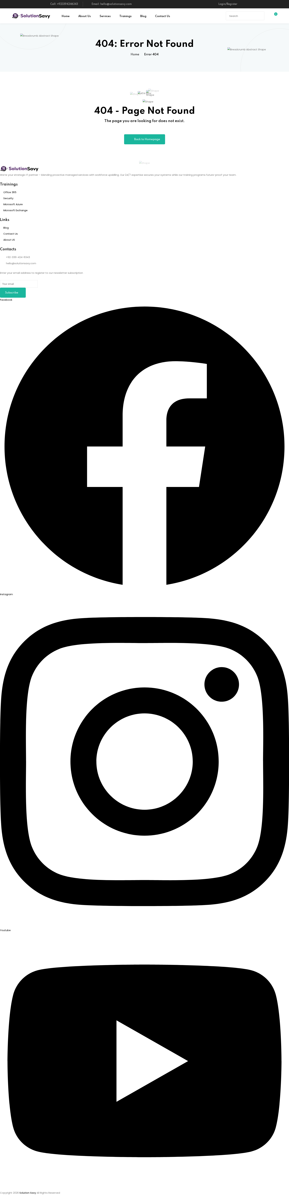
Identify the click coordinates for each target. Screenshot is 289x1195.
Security (8, 198)
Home (66, 16)
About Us (84, 16)
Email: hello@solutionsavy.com (112, 4)
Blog (143, 16)
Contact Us (162, 16)
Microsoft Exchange (15, 210)
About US (9, 239)
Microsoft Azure (13, 204)
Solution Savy (27, 1192)
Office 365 (9, 192)
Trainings (125, 16)
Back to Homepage (147, 139)
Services (105, 16)
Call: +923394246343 (64, 4)
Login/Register (227, 4)
